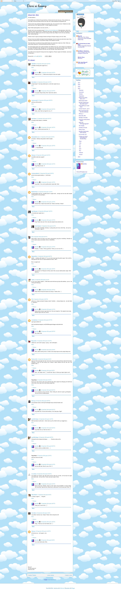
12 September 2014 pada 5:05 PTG (48, 109)
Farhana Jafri (34, 359)
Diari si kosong (36, 6)
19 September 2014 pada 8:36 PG (48, 540)
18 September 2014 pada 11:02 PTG (43, 531)
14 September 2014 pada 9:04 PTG (48, 446)
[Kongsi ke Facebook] (49, 56)
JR (32, 236)
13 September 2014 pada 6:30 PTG (48, 331)
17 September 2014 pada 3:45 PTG (48, 503)
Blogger (73, 588)
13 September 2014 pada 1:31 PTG (48, 164)
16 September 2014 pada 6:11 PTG (48, 464)
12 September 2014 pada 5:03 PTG (48, 72)
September (81, 96)
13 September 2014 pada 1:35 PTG (48, 220)
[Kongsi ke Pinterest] (51, 56)
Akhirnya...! (81, 113)
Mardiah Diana (34, 191)
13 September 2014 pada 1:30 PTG (48, 145)
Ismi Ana (37, 72)
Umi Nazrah (33, 118)
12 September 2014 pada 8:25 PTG (40, 236)
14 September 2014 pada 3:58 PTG (43, 400)
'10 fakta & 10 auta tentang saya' (51, 30)
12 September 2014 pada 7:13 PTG (45, 191)
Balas (32, 67)
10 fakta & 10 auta (83, 127)
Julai (80, 143)
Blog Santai (33, 340)
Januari (81, 154)
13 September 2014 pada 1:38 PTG (48, 268)
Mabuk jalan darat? (83, 100)
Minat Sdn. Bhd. (82, 115)
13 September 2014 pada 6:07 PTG (45, 320)
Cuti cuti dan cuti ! (83, 134)
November (81, 92)
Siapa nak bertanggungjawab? (84, 123)
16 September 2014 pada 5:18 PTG (44, 455)
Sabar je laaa (82, 129)
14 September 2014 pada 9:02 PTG (48, 409)
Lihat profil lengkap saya (81, 171)
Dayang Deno (34, 256)
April (80, 148)
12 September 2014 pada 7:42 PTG (45, 211)
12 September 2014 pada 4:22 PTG (43, 63)
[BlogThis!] (47, 56)
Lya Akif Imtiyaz (34, 419)
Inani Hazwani (34, 211)
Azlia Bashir (34, 82)
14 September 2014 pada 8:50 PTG (48, 390)
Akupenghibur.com (35, 136)
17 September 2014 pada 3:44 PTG (48, 483)
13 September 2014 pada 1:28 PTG (48, 127)
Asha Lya (33, 400)
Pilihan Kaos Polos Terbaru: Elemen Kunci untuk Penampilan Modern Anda (84, 38)
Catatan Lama (68, 575)
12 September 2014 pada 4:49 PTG (45, 100)
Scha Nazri (33, 513)
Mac (80, 150)
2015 (79, 86)
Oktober (81, 94)
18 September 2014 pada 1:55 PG (43, 513)
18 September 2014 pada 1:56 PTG (48, 521)
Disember (81, 90)
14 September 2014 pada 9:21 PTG (48, 226)
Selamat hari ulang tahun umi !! (83, 98)
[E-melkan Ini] (45, 56)
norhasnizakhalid (35, 173)
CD (32, 299)
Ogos (80, 141)
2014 (79, 88)
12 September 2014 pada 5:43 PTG (47, 136)
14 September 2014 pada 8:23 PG (44, 359)
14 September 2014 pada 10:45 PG (44, 379)
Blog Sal (80, 36)
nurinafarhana (34, 320)
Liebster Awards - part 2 (84, 108)
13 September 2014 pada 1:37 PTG (48, 246)
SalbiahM (33, 63)
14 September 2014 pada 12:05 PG (48, 349)
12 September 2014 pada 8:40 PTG (45, 256)
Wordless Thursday (83, 117)
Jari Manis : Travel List (83, 50)
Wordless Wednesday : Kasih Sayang (84, 132)
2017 (79, 82)
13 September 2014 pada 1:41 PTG (48, 309)
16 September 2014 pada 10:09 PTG (44, 473)
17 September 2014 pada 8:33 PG (44, 494)
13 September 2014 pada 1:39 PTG (48, 289)
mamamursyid (34, 100)
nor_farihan (33, 473)
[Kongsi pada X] (48, 56)
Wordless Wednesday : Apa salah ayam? (84, 103)
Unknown (33, 155)
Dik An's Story (81, 57)
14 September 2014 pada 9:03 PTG (48, 427)
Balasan (34, 70)
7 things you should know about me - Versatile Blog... (83, 137)
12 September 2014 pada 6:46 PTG (46, 173)
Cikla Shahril (34, 494)
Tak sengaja (81, 125)
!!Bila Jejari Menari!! (82, 62)
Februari (81, 152)
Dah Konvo (80, 58)
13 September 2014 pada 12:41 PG (42, 279)
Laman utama (50, 575)
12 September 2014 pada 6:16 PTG (43, 155)
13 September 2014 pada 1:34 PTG (48, 201)
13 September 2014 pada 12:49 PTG (40, 299)
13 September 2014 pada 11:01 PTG (44, 340)
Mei (80, 146)
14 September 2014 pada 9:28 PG (48, 370)
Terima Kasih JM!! (81, 63)
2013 (79, 156)
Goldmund (62, 588)
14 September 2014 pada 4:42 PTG (46, 419)
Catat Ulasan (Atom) (52, 579)
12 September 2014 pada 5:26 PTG (44, 118)
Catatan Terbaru (32, 575)
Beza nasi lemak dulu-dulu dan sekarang (84, 111)
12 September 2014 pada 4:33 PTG (44, 82)
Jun (80, 144)
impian (32, 279)
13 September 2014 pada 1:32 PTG (48, 182)
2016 (79, 84)
